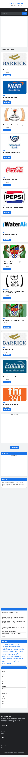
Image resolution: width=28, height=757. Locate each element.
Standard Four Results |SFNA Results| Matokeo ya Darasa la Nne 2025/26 (13, 618)
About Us (3, 740)
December (4, 691)
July (3, 674)
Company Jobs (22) (7, 648)
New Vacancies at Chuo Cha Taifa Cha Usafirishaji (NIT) (13, 292)
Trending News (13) (7, 663)
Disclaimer (3, 747)
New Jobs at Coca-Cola (10, 179)
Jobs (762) (17, 653)
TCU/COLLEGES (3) (6, 661)
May (3, 678)
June (3, 676)
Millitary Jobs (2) (6, 656)
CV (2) (13, 648)
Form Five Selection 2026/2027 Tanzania (10, 612)
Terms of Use (4, 745)
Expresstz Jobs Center (14, 3)
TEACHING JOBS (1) (16, 661)
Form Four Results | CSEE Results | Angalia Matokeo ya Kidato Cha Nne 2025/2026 (13, 622)
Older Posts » (15, 447)
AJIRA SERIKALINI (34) (7, 646)
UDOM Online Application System (9, 615)
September (4, 696)
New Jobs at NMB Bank (10, 97)
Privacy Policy (4, 744)
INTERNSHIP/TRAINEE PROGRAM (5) (11, 651)
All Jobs (2, 733)
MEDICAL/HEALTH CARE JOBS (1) (10, 654)
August (3, 671)
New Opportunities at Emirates (9, 631)
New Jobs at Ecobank (9, 377)
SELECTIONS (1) (6, 660)
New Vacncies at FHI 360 (10, 404)
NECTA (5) (12, 656)
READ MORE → (7, 75)
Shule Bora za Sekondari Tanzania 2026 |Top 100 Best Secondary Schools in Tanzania (13, 628)
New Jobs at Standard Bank (11, 152)
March (3, 683)
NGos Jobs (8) (18, 656)
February (4, 686)
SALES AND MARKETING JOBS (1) (16, 658)
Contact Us (3, 742)
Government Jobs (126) (18, 649)
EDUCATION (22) (18, 648)
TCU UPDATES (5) (21, 660)
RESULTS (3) (5, 658)
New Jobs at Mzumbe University (13, 125)
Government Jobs (5, 730)
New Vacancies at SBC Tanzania (13, 207)
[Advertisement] (14, 33)
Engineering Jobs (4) (7, 649)
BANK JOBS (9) (16, 646)
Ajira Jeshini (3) (15, 644)
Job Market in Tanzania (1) (8, 653)
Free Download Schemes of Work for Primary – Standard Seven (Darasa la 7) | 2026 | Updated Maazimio (12, 635)
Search (24, 13)
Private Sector (4, 731)
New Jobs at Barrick (9, 70)
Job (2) (21, 651)
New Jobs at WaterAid (10, 234)
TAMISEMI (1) (13, 660)
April (3, 681)
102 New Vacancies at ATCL (8, 625)
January (4, 688)
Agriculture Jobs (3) (7, 644)
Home (2, 728)
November (4, 693)
